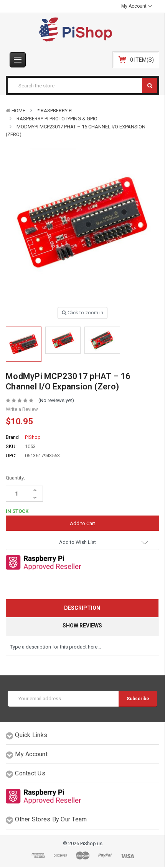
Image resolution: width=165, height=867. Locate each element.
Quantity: (15, 478)
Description (82, 608)
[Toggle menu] (18, 59)
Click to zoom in (84, 312)
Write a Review (22, 409)
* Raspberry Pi (55, 110)
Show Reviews (82, 625)
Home (18, 110)
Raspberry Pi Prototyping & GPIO (56, 119)
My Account (134, 6)
